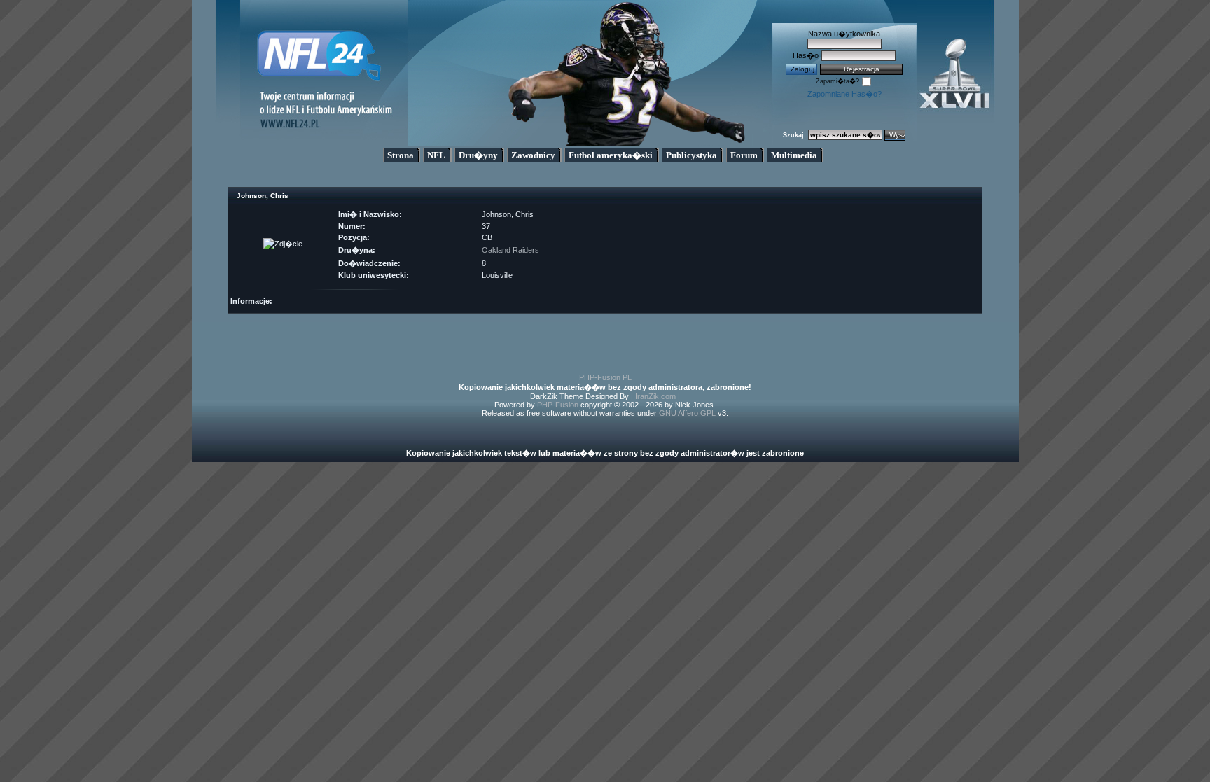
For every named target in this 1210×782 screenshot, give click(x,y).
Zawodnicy (533, 155)
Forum (744, 155)
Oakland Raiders (510, 250)
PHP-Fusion (557, 404)
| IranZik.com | (655, 396)
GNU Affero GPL (687, 413)
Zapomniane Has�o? (844, 94)
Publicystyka (691, 155)
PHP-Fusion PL (605, 377)
